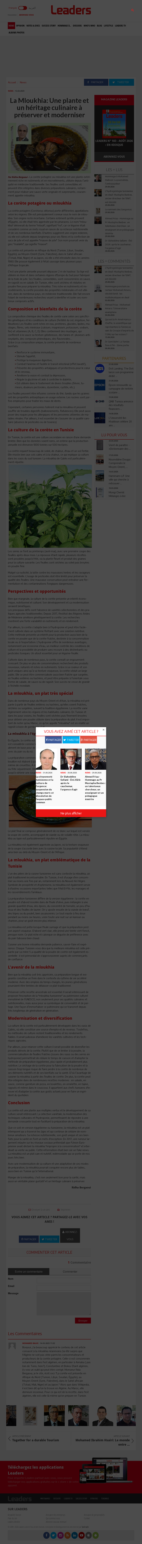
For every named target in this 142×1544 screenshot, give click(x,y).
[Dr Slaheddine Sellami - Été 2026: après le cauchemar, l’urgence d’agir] (71, 758)
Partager (54, 739)
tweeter (72, 739)
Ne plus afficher (71, 813)
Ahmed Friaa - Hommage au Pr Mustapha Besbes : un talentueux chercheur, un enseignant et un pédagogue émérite (95, 788)
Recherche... (103, 11)
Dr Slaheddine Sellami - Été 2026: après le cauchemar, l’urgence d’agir (70, 783)
